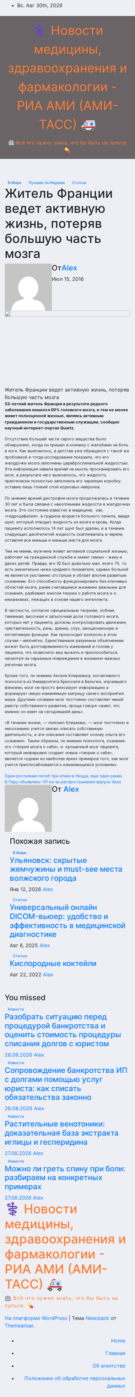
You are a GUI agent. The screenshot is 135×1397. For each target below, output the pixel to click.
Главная (115, 1353)
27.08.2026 (19, 1153)
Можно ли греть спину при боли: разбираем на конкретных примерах (65, 1177)
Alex (69, 267)
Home (118, 1340)
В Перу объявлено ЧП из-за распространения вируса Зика (63, 782)
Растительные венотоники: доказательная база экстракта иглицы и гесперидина (62, 1133)
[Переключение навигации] (72, 168)
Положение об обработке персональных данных (74, 1382)
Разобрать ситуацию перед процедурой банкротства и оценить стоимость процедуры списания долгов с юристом (63, 1030)
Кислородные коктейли (53, 963)
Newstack (97, 1318)
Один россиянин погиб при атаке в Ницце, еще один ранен (63, 776)
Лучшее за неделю (47, 182)
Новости (16, 1009)
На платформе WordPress (37, 1318)
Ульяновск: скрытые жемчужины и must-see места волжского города (66, 869)
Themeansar (19, 1325)
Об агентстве (109, 1366)
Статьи (79, 182)
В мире (15, 182)
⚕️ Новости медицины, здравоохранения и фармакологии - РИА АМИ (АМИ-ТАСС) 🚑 (65, 1246)
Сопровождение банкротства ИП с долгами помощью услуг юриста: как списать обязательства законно (66, 1084)
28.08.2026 (19, 1055)
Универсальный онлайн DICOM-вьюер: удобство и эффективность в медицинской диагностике (67, 921)
